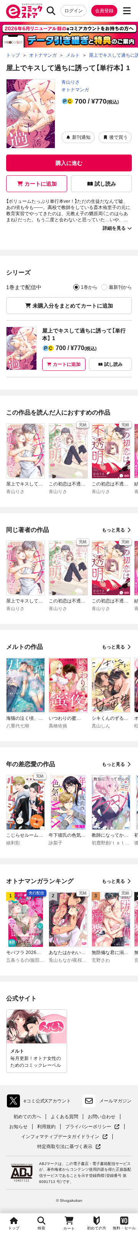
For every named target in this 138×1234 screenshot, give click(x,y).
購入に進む (69, 163)
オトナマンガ (75, 89)
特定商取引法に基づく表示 (69, 1147)
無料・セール (124, 1228)
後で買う (118, 137)
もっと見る (113, 530)
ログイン (73, 10)
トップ (14, 1228)
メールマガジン (115, 1101)
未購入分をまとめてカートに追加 (73, 306)
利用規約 (46, 1126)
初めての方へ (27, 1116)
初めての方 (96, 1228)
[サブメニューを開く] (127, 11)
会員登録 (104, 10)
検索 (41, 1228)
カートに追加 (41, 184)
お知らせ (18, 1126)
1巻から (89, 287)
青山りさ (70, 82)
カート (69, 1228)
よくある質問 (64, 1116)
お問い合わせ (101, 1116)
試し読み (105, 184)
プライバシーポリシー (92, 1127)
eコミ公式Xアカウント (41, 1102)
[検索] (51, 11)
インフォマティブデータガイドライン (60, 1137)
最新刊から (120, 287)
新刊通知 (81, 137)
